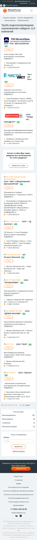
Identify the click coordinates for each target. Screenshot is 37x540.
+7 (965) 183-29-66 (12, 273)
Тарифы (18, 483)
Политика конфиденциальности (18, 498)
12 (23, 405)
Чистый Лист (29, 76)
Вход (7, 5)
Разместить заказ (18, 165)
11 (21, 405)
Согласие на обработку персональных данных (18, 491)
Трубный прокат (23, 20)
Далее (28, 405)
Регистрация (14, 5)
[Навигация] (31, 10)
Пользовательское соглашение (18, 487)
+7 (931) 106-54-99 (18, 509)
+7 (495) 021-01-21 (12, 366)
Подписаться (21, 469)
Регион (6, 437)
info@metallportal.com (23, 1)
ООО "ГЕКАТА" (25, 373)
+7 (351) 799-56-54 (12, 143)
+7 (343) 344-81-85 (12, 67)
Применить (18, 447)
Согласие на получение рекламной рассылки (18, 494)
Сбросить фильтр (18, 451)
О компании (18, 480)
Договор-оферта (18, 505)
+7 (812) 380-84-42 (12, 248)
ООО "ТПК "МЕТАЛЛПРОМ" (16, 44)
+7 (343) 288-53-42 (12, 214)
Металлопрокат (10, 20)
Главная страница (9, 18)
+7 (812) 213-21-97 (12, 107)
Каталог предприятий (25, 18)
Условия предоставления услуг (18, 502)
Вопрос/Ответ (18, 476)
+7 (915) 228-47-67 (12, 337)
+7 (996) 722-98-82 (12, 304)
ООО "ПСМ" (22, 344)
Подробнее (8, 58)
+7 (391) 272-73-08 (12, 399)
